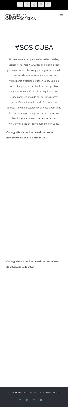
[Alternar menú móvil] (61, 15)
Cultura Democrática (35, 392)
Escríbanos (53, 392)
